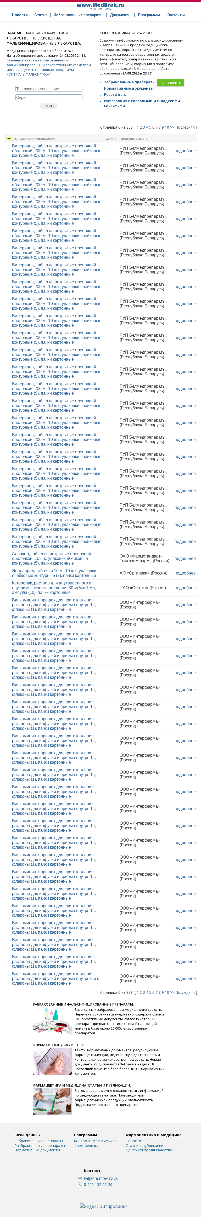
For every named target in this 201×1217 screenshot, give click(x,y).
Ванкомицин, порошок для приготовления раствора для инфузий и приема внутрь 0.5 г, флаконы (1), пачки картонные (55, 978)
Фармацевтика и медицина (154, 1134)
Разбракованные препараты (39, 1145)
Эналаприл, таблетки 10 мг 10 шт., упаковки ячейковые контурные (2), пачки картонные (54, 573)
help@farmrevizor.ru (101, 1178)
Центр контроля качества (149, 1149)
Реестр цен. (115, 94)
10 (167, 127)
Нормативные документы (129, 88)
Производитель (134, 138)
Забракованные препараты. (130, 82)
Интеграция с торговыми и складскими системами (142, 103)
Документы (120, 15)
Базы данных (27, 1134)
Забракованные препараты (78, 15)
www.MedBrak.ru (100, 6)
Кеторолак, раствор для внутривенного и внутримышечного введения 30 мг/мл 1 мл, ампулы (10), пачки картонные (54, 588)
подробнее (185, 150)
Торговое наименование (34, 138)
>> (172, 127)
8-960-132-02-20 (98, 1184)
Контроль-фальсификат (95, 1140)
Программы (149, 15)
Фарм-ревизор (86, 1145)
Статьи (40, 15)
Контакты (175, 15)
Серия (111, 138)
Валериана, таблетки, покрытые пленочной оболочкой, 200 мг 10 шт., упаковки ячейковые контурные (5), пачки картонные (57, 151)
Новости (20, 15)
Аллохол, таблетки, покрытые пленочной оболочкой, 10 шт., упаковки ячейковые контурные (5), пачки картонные (51, 558)
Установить (171, 82)
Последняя (185, 127)
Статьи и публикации (144, 1145)
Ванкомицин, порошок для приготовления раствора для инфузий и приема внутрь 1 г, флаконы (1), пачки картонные (54, 605)
